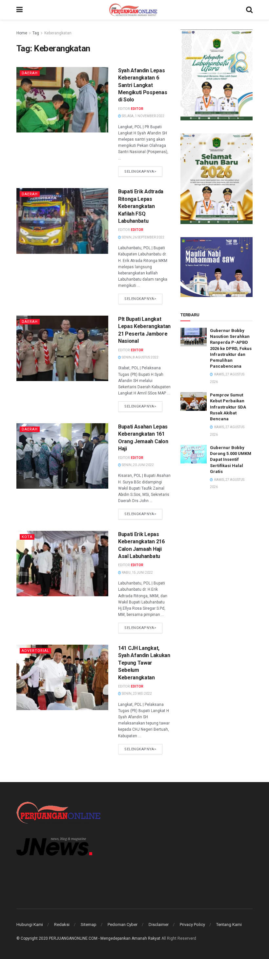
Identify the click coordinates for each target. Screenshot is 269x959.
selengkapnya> (140, 171)
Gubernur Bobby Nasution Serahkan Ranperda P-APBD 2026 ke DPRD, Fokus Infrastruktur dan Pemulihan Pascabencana (231, 348)
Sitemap (88, 924)
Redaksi (62, 924)
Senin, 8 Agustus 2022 (139, 357)
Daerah (30, 73)
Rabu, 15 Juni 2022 (137, 572)
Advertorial (35, 651)
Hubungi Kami (29, 924)
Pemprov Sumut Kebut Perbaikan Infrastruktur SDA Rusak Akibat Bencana (228, 406)
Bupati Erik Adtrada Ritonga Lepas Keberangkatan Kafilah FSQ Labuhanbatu (140, 206)
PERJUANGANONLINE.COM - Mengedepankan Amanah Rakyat (104, 938)
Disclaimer (159, 924)
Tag (35, 33)
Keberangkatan (58, 33)
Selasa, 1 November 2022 (142, 116)
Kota (27, 537)
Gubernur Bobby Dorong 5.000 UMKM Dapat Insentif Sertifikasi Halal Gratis (230, 459)
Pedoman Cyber (122, 924)
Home (21, 33)
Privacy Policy (192, 924)
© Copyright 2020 (32, 938)
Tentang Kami (229, 924)
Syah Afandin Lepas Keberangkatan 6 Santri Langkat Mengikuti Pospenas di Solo (142, 85)
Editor (137, 109)
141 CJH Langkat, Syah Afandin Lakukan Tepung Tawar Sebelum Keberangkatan (144, 663)
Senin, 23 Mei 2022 (136, 693)
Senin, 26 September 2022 (142, 237)
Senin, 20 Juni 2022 (137, 465)
